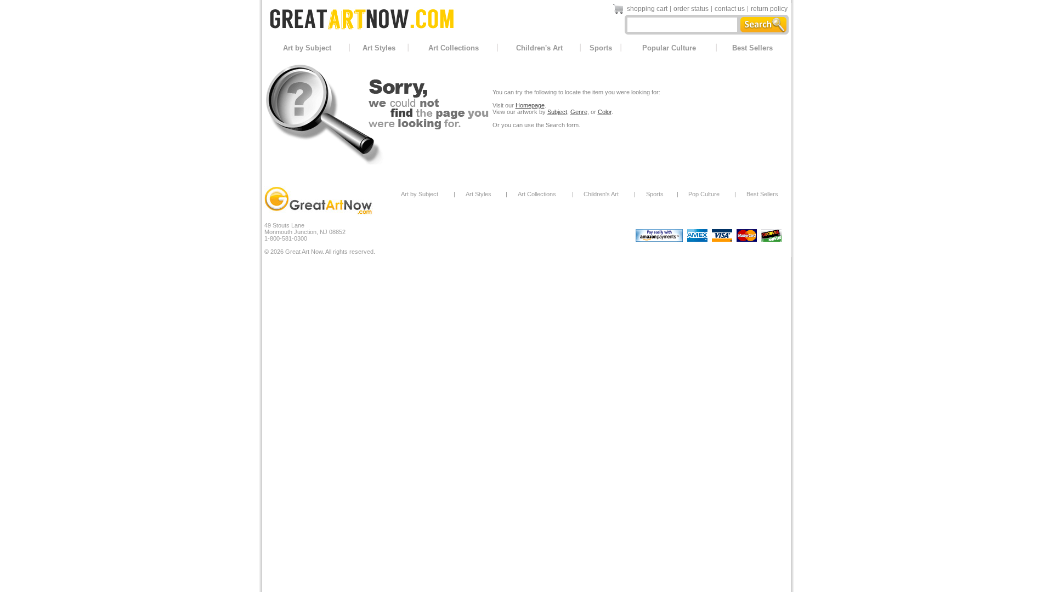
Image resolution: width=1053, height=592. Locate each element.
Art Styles (379, 48)
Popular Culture (669, 48)
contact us (730, 9)
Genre (578, 112)
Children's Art (539, 48)
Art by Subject (307, 48)
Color (605, 112)
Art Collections (453, 48)
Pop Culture (704, 194)
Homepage (530, 105)
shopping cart (647, 9)
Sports (601, 48)
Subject (557, 112)
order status (691, 9)
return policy (769, 9)
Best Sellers (752, 48)
